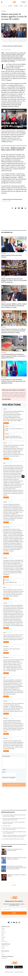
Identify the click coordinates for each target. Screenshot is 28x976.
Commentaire (6, 756)
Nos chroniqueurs (4, 941)
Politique (3, 11)
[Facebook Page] (8, 922)
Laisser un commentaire (14, 784)
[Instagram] (19, 922)
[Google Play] (18, 966)
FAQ (2, 952)
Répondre (6, 423)
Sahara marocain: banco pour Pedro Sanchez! (13, 149)
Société (2, 931)
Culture (2, 934)
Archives (2, 948)
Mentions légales (4, 958)
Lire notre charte (6, 399)
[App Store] (9, 966)
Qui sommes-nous (4, 945)
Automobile (3, 937)
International (3, 932)
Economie (3, 929)
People (2, 938)
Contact (2, 954)
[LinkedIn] (16, 922)
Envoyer (14, 913)
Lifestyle (2, 940)
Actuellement (3, 5)
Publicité (2, 947)
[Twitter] (11, 922)
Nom (3, 772)
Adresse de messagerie (8, 777)
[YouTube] (14, 922)
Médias (2, 935)
